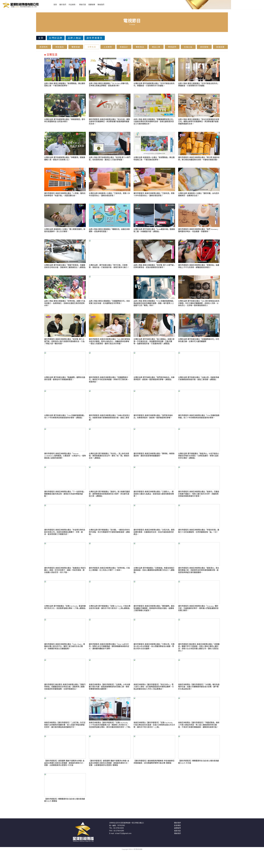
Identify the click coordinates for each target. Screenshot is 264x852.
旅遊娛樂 (220, 47)
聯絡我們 (101, 4)
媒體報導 (91, 4)
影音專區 (177, 825)
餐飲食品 (140, 47)
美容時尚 (43, 47)
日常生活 (92, 47)
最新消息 (177, 831)
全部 (41, 38)
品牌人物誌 (74, 38)
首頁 (55, 4)
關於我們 (62, 4)
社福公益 (188, 47)
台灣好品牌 (55, 38)
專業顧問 (172, 47)
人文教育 (108, 47)
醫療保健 (76, 47)
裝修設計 (124, 47)
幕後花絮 (82, 4)
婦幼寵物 (204, 47)
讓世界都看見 (95, 38)
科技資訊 (60, 47)
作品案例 (72, 4)
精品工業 (156, 47)
